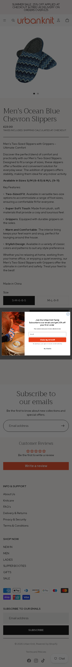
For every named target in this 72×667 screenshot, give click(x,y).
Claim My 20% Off (47, 339)
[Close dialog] (67, 313)
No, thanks (47, 349)
